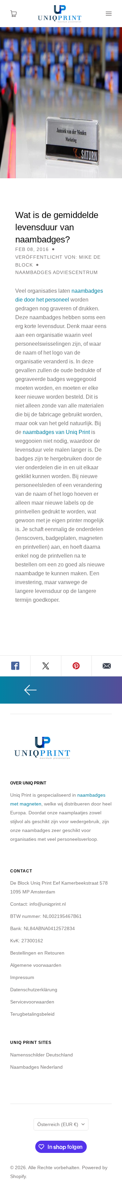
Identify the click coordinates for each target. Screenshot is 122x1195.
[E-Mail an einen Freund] (107, 665)
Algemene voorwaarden (35, 965)
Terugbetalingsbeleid (32, 1014)
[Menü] (108, 13)
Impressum (22, 977)
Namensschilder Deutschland (41, 1054)
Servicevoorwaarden (32, 1001)
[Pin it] (76, 665)
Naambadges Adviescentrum (56, 272)
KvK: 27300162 (26, 940)
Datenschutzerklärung (33, 989)
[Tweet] (45, 665)
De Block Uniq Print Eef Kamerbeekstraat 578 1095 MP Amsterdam (59, 887)
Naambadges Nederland (36, 1067)
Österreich (57, 1124)
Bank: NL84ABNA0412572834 (42, 928)
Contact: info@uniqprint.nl (38, 904)
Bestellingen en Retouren (37, 953)
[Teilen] (15, 665)
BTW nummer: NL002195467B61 (46, 916)
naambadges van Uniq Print (56, 432)
